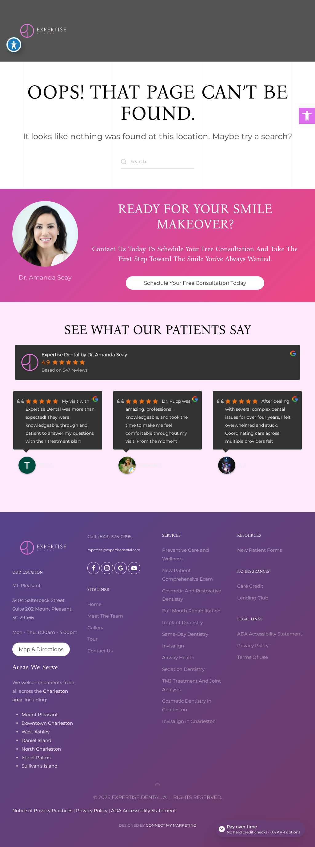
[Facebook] (93, 568)
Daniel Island (36, 740)
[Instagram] (107, 568)
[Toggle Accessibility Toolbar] (13, 44)
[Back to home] (43, 31)
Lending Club (252, 598)
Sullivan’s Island (40, 766)
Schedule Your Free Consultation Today (195, 283)
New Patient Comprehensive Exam (187, 574)
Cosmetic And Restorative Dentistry (191, 595)
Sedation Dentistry (183, 669)
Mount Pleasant (40, 714)
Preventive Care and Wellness (185, 554)
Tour (92, 639)
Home (94, 604)
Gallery (95, 628)
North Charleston (41, 749)
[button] (307, 116)
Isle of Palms (36, 757)
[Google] (120, 568)
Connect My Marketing (171, 825)
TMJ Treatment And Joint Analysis (191, 685)
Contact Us (100, 651)
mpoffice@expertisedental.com (113, 550)
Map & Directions (41, 649)
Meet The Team (105, 616)
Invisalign (173, 646)
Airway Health (178, 657)
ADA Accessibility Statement (269, 634)
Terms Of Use (252, 657)
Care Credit (250, 586)
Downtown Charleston (47, 723)
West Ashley (36, 732)
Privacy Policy (253, 645)
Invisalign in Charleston (189, 721)
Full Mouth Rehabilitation (191, 611)
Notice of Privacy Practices (42, 810)
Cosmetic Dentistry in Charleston (186, 705)
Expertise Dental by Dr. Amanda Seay (84, 354)
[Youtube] (134, 568)
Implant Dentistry (182, 622)
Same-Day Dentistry (185, 634)
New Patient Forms (259, 550)
